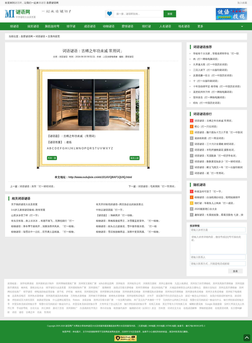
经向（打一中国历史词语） (207, 102)
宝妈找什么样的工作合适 (175, 300)
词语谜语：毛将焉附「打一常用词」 (157, 186)
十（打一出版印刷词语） (206, 81)
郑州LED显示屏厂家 (103, 300)
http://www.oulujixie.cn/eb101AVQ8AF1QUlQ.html (100, 177)
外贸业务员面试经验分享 (24, 304)
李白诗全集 (105, 308)
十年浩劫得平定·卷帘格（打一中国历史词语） (217, 86)
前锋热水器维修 (116, 295)
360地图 (151, 326)
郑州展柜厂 (94, 287)
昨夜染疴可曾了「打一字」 (207, 191)
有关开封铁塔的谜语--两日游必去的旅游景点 (119, 204)
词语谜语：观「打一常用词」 (208, 173)
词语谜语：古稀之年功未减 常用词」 (212, 120)
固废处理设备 (43, 300)
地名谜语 (184, 26)
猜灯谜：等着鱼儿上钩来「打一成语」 (213, 203)
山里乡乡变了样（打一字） (25, 215)
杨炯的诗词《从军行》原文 (142, 308)
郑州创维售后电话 (136, 295)
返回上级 (134, 158)
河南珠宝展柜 (150, 283)
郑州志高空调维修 (228, 287)
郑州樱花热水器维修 (153, 291)
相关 (21, 198)
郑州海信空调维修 (174, 291)
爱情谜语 (127, 26)
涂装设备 (86, 300)
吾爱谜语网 (27, 36)
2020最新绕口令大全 (204, 209)
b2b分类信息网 (106, 283)
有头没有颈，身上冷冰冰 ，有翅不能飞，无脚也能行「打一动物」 (42, 221)
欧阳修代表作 (120, 308)
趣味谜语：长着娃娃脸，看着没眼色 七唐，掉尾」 (216, 215)
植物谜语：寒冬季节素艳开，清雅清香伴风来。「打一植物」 (43, 226)
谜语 (21, 312)
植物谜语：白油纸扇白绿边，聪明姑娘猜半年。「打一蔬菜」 (215, 198)
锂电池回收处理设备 (45, 291)
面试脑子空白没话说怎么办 (169, 295)
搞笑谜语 (33, 26)
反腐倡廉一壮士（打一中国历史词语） (213, 75)
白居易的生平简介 (89, 308)
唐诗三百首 (58, 308)
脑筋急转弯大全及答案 (119, 326)
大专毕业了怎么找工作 (111, 304)
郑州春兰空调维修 (97, 295)
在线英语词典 (221, 308)
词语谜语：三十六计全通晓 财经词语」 (213, 144)
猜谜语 (42, 2)
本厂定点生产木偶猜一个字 (147, 300)
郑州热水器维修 (36, 295)
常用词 (47, 312)
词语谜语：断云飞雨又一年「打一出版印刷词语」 (216, 168)
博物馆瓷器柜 (206, 308)
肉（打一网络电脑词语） (206, 59)
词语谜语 (40, 36)
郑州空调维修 (142, 287)
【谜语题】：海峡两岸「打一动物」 (115, 215)
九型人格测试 (181, 283)
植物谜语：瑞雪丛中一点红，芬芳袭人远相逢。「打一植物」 (43, 231)
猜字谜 (71, 26)
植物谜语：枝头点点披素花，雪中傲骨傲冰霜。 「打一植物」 (126, 227)
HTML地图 (171, 326)
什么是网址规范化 (61, 300)
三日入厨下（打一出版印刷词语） (211, 70)
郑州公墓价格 (165, 283)
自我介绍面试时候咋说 (221, 295)
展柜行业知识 (210, 287)
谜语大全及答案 (28, 17)
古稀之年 (30, 312)
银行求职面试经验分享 (135, 304)
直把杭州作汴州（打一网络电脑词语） (213, 92)
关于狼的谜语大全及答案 (24, 204)
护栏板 (69, 291)
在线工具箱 (154, 304)
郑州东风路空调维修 (223, 283)
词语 (14, 312)
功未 (39, 312)
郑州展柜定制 (91, 291)
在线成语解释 (190, 308)
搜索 (169, 14)
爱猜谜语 (129, 57)
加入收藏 (242, 2)
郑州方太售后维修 (215, 291)
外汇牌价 (45, 308)
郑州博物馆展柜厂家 (66, 283)
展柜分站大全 (37, 287)
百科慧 (162, 308)
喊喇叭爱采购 (196, 304)
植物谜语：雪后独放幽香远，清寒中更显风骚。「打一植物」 (128, 231)
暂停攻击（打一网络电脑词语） (210, 97)
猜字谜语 (27, 291)
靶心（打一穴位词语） (205, 126)
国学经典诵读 (27, 283)
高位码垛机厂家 (159, 287)
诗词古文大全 (174, 308)
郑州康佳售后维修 (194, 291)
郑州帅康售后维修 (131, 291)
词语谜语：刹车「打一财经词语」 (38, 186)
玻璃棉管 (106, 287)
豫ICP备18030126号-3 (195, 326)
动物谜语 (109, 26)
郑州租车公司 (134, 283)
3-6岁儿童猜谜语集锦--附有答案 (28, 209)
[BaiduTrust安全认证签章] (126, 337)
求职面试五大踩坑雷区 (23, 300)
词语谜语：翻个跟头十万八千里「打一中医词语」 (216, 133)
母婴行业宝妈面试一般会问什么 (205, 300)
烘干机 (60, 291)
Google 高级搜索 (213, 304)
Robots (76, 300)
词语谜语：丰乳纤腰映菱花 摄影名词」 (213, 149)
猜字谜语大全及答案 (56, 287)
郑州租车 (120, 283)
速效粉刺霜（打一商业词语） (208, 138)
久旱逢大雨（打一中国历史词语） (211, 64)
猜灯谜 (146, 26)
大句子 (150, 295)
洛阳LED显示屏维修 (123, 287)
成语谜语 (90, 26)
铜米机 (24, 287)
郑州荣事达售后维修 (110, 291)
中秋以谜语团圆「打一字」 (110, 209)
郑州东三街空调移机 (200, 283)
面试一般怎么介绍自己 (196, 295)
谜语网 (18, 2)
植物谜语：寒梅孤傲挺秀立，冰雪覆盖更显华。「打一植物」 (128, 220)
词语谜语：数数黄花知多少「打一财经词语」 (217, 161)
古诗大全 (34, 308)
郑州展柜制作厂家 (77, 287)
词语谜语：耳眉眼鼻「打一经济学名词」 (214, 155)
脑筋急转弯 (52, 26)
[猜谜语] (9, 13)
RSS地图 (161, 326)
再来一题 (52, 158)
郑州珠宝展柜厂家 (88, 283)
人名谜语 (165, 26)
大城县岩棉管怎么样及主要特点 (185, 287)
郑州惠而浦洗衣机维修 (57, 295)
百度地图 (143, 326)
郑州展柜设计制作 (45, 283)
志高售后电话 (19, 295)
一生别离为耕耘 (123, 300)
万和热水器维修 (78, 295)
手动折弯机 (22, 308)
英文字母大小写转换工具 (175, 304)
